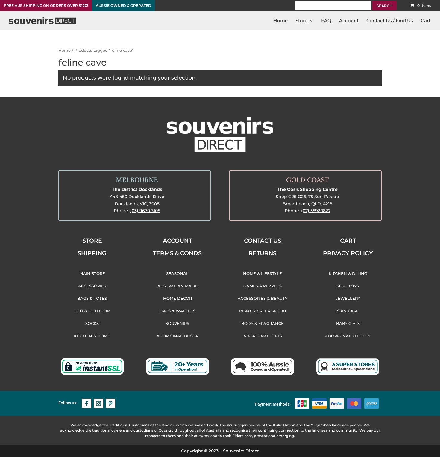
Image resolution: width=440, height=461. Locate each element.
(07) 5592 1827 (315, 210)
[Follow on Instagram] (98, 403)
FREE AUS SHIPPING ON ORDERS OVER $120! (46, 5)
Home (64, 50)
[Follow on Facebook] (86, 403)
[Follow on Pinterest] (110, 403)
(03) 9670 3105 (145, 210)
